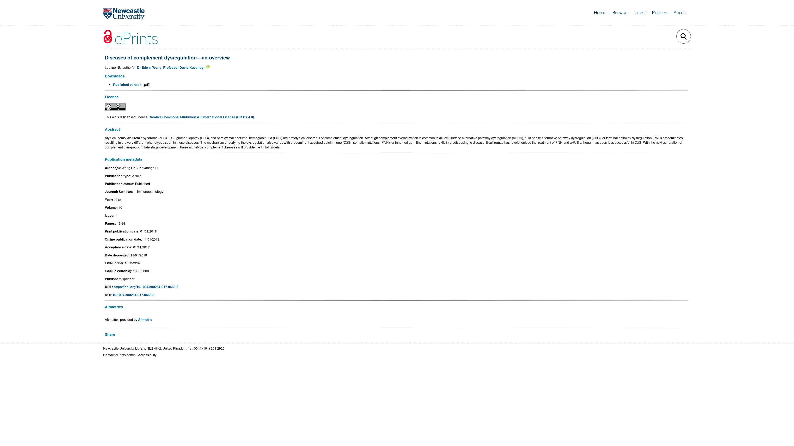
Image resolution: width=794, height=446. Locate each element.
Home (600, 12)
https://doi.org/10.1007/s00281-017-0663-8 (146, 286)
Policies (659, 12)
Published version (127, 84)
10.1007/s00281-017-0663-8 (133, 294)
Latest (639, 12)
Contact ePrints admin (119, 354)
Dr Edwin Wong (149, 67)
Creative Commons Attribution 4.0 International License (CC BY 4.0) (201, 117)
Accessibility (147, 354)
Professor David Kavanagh (184, 67)
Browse (619, 12)
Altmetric (145, 319)
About (679, 12)
